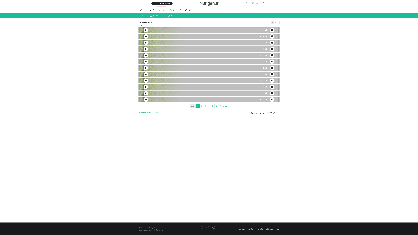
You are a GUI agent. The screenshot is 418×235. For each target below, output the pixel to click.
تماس (278, 229)
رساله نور (251, 229)
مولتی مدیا (260, 229)
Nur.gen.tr (209, 3)
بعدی (225, 106)
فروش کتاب (269, 229)
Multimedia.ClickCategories (148, 113)
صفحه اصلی (242, 229)
